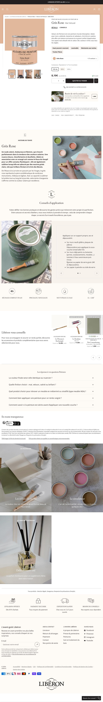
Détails (55, 27)
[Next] (42, 74)
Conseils (63, 27)
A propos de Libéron (71, 630)
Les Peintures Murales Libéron (18, 16)
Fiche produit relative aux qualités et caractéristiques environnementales (49, 438)
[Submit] (37, 644)
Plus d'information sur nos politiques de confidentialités (19, 655)
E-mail (4, 641)
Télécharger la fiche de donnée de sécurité (14, 438)
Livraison (46, 630)
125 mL (55, 69)
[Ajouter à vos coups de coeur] (96, 80)
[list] (25, 43)
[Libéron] (51, 9)
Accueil (6, 16)
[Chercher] (7, 9)
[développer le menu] (3, 9)
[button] (99, 9)
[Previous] (61, 273)
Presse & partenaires (71, 633)
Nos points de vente (50, 643)
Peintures (67, 637)
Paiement (46, 637)
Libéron (4, 668)
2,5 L (69, 69)
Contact (46, 640)
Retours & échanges (50, 633)
